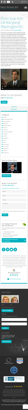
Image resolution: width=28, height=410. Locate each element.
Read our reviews (9, 386)
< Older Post (14, 106)
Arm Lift (5, 117)
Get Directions (6, 341)
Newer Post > (14, 109)
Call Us (25, 1)
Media (4, 140)
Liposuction (5, 138)
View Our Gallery (7, 310)
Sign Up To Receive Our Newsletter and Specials (14, 211)
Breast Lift (5, 123)
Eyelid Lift (5, 134)
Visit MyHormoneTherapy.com (10, 240)
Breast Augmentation (8, 119)
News (4, 142)
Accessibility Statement (19, 401)
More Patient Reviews (15, 279)
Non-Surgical (6, 144)
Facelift (4, 136)
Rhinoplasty (6, 148)
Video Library (6, 175)
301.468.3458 (8, 98)
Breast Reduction (7, 125)
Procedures (6, 146)
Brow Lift (5, 127)
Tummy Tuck (6, 152)
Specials (5, 150)
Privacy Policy (6, 401)
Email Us (4, 102)
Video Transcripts (17, 30)
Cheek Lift (5, 129)
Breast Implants (6, 121)
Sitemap (12, 401)
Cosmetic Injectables (8, 131)
